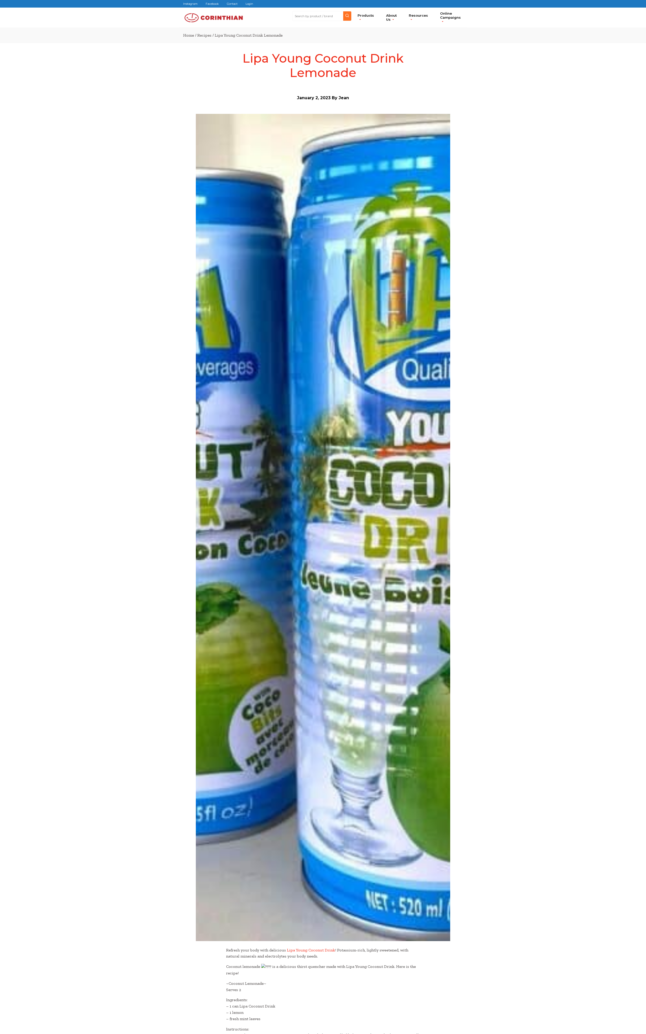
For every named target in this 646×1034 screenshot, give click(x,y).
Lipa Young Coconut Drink (311, 950)
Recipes (204, 35)
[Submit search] (347, 16)
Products (366, 15)
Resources (418, 15)
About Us (391, 17)
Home (188, 35)
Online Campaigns (450, 15)
